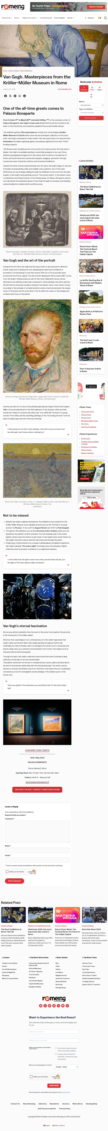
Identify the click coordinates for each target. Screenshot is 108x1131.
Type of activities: (86, 109)
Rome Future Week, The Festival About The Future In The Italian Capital (67, 931)
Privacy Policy (66, 1092)
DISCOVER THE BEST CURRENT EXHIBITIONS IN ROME (37, 789)
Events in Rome (14, 71)
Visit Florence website (47, 1109)
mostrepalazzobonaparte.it (37, 782)
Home (5, 71)
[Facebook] (40, 1005)
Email (8, 855)
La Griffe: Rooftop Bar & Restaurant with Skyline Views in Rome (91, 283)
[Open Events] (19, 18)
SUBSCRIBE (54, 1085)
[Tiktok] (67, 1005)
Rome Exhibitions (26, 71)
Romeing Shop (91, 1104)
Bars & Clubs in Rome (88, 276)
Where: (82, 101)
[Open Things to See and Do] (37, 18)
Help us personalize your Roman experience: (40, 1048)
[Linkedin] (49, 1005)
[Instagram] (58, 1005)
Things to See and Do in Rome (91, 307)
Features (84, 336)
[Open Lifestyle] (73, 18)
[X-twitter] (45, 1005)
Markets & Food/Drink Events (90, 211)
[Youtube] (63, 1005)
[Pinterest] (54, 1005)
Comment (9, 819)
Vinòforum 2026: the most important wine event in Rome (89, 218)
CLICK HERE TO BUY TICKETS (37, 750)
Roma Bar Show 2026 (91, 929)
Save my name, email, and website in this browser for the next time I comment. (35, 865)
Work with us (78, 1104)
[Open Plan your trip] (11, 18)
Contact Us (15, 1104)
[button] (5, 96)
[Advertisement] (92, 143)
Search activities (90, 118)
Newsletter (54, 1104)
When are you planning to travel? (40, 1065)
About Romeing (29, 1104)
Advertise (42, 1104)
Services (65, 1104)
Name (8, 846)
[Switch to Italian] (100, 18)
